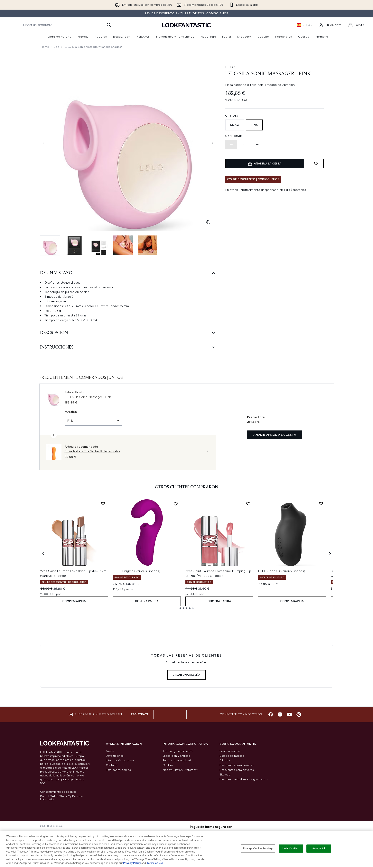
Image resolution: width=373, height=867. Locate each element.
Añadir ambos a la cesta (274, 435)
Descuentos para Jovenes (236, 765)
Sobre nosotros (229, 751)
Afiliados (225, 760)
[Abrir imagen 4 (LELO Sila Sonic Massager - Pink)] (123, 245)
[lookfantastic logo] (186, 24)
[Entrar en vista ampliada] (208, 222)
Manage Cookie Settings (258, 848)
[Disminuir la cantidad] (231, 144)
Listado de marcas (231, 755)
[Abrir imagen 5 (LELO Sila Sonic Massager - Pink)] (147, 245)
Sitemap (224, 774)
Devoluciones (115, 755)
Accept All (318, 848)
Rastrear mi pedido (118, 770)
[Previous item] (43, 554)
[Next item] (330, 554)
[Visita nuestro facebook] (270, 714)
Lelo (56, 47)
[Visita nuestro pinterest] (298, 714)
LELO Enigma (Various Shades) (136, 571)
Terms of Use (154, 863)
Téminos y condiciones (178, 751)
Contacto (112, 765)
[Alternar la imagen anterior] (43, 143)
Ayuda (110, 751)
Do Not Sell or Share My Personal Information (61, 798)
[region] (186, 849)
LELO (230, 67)
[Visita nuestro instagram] (280, 714)
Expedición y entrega (176, 755)
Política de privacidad (177, 760)
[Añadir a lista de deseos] (316, 163)
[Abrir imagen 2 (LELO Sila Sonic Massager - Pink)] (74, 245)
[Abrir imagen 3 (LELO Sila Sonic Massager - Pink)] (99, 245)
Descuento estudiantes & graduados (243, 779)
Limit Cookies (291, 848)
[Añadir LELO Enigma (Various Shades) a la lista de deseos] (175, 503)
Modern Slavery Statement (180, 770)
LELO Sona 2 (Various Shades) (281, 571)
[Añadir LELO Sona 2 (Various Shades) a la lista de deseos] (321, 503)
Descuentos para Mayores (236, 770)
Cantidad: (233, 136)
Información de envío (120, 760)
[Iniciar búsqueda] (108, 25)
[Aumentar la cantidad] (257, 144)
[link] (330, 25)
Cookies (168, 765)
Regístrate (140, 714)
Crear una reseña (186, 675)
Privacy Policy (132, 863)
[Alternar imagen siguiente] (213, 143)
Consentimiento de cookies (58, 791)
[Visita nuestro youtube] (289, 714)
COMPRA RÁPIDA (74, 601)
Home (45, 47)
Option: (231, 115)
